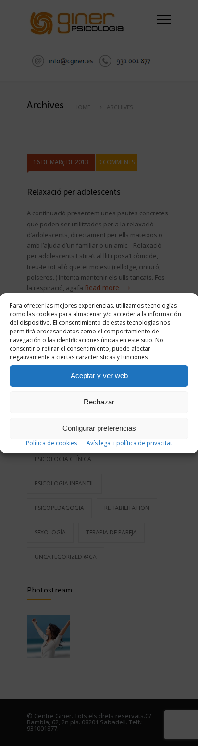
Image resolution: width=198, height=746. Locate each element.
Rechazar (99, 402)
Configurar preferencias (99, 428)
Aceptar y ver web (99, 375)
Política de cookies (51, 443)
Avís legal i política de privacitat (129, 443)
